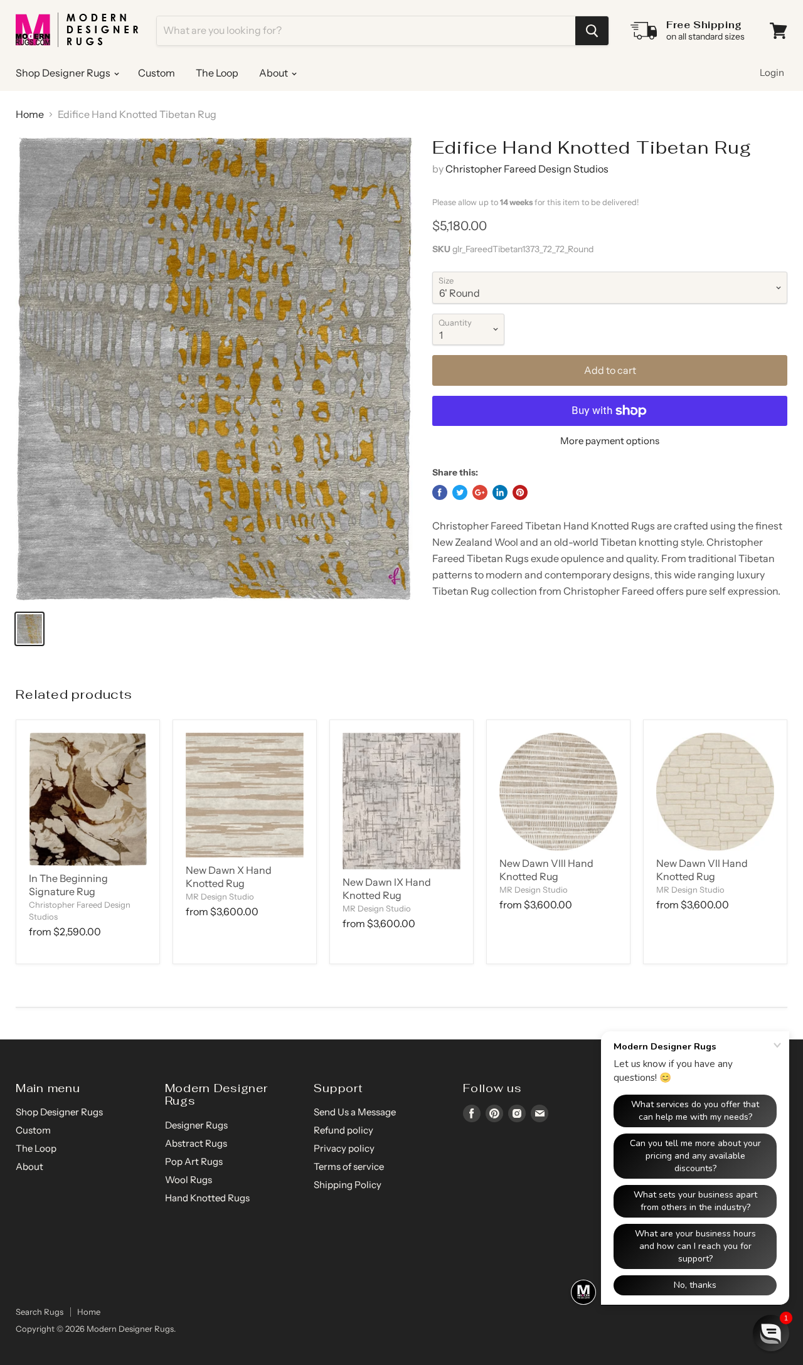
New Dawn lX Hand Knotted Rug (387, 888)
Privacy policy (344, 1148)
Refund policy (343, 1130)
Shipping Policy (347, 1185)
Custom (156, 72)
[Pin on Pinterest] (520, 492)
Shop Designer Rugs (64, 72)
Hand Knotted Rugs (207, 1198)
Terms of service (349, 1166)
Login (772, 72)
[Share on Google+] (479, 492)
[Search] (592, 30)
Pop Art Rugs (194, 1161)
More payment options (609, 440)
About (274, 72)
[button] (771, 1333)
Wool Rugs (188, 1180)
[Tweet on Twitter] (459, 492)
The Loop (217, 72)
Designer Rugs (196, 1125)
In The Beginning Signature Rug (68, 885)
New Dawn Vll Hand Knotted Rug (702, 870)
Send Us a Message (355, 1112)
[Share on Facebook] (439, 492)
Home (30, 114)
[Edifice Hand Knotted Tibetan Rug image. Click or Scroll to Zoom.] (214, 368)
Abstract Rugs (196, 1143)
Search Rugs (39, 1312)
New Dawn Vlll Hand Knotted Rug (546, 870)
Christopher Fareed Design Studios (527, 168)
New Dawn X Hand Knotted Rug (229, 877)
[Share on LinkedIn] (500, 492)
